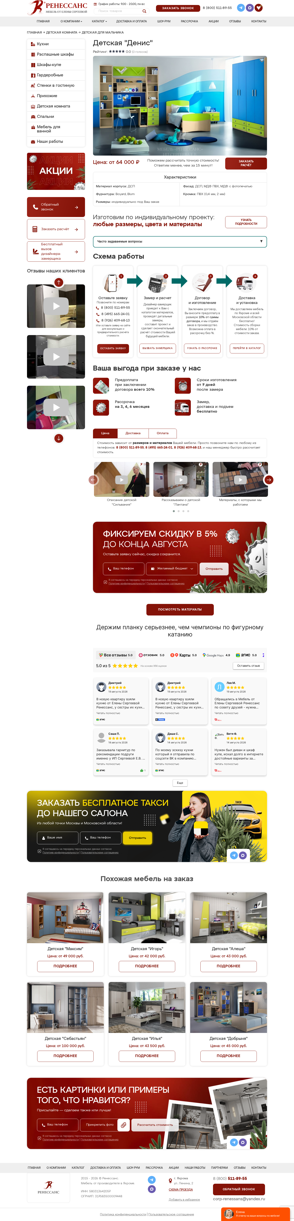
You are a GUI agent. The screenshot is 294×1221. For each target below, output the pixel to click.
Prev (59, 282)
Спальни (45, 117)
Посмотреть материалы (180, 609)
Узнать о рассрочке (202, 348)
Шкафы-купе (49, 65)
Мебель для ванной (48, 129)
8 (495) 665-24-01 (217, 3)
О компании (70, 21)
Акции (214, 21)
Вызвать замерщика (158, 348)
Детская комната (61, 32)
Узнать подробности (246, 222)
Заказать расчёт (246, 163)
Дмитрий (174, 682)
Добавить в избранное (184, 1199)
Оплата (163, 433)
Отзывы (235, 21)
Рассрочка (189, 21)
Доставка (133, 433)
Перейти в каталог (247, 348)
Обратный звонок (239, 1189)
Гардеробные (50, 75)
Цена (105, 433)
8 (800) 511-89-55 (217, 8)
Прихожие (47, 96)
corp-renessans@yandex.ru (239, 1199)
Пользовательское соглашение (171, 1214)
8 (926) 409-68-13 (217, 13)
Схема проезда (181, 1189)
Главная (43, 21)
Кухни (43, 44)
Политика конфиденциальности (123, 1214)
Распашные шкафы (55, 54)
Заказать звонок (178, 8)
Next (59, 438)
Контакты (258, 21)
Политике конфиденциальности (127, 584)
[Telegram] (241, 8)
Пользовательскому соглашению (166, 584)
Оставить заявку (113, 348)
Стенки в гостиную (55, 86)
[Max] (250, 8)
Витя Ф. (232, 733)
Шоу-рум (163, 21)
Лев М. (231, 682)
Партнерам (219, 1168)
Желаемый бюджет (173, 568)
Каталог (98, 21)
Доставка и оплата (131, 21)
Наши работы (50, 142)
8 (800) (230, 1179)
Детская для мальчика (103, 32)
